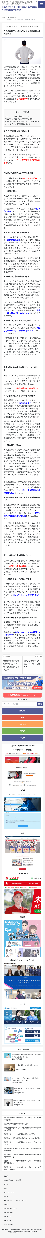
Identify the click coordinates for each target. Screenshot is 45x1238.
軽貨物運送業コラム (10, 1208)
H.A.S (6, 1184)
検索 (40, 703)
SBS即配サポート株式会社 (13, 1180)
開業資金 (23, 711)
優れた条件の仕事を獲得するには (18, 124)
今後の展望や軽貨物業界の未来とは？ (16, 1124)
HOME (6, 1176)
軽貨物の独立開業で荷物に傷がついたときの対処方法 (22, 1138)
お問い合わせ (8, 1224)
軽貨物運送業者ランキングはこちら (22, 695)
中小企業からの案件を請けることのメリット (22, 121)
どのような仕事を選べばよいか (17, 116)
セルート (7, 1204)
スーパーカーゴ (9, 1192)
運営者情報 (7, 1220)
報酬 (22, 717)
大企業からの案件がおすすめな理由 (19, 118)
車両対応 (23, 724)
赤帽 (5, 1188)
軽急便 (6, 1196)
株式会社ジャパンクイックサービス (16, 1200)
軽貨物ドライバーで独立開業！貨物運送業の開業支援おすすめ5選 (19, 8)
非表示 (25, 112)
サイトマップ (8, 1216)
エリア (22, 738)
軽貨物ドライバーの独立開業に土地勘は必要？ (19, 1134)
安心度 (22, 731)
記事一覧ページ (9, 1212)
